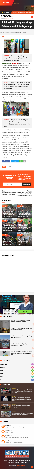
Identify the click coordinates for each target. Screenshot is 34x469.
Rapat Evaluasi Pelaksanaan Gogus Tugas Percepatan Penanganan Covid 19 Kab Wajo (21, 344)
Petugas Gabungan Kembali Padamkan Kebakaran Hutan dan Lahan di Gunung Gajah (24, 242)
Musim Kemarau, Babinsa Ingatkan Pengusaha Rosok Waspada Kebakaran (24, 214)
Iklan (1, 380)
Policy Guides (11, 462)
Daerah (1, 374)
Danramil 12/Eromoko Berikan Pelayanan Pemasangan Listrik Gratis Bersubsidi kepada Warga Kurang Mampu (24, 227)
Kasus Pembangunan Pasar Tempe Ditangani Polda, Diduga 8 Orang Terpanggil (21, 337)
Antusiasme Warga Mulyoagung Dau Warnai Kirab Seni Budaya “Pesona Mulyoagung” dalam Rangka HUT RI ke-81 (22, 391)
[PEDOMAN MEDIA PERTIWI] (17, 457)
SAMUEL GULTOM (8, 430)
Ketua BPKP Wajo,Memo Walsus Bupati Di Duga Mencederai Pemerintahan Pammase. (20, 321)
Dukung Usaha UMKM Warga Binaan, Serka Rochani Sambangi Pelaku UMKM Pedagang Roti (9, 214)
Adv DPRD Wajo (3, 364)
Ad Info (16, 460)
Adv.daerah (2, 367)
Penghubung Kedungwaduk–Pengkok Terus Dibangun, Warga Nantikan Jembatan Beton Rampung (16, 58)
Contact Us (11, 460)
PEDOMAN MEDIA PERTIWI (20, 466)
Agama (1, 371)
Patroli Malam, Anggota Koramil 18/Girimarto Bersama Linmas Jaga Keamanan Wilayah (8, 242)
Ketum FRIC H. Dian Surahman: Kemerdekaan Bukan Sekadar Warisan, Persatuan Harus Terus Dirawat (21, 399)
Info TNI (10, 167)
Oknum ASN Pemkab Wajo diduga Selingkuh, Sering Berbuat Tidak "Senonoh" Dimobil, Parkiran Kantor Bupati (21, 353)
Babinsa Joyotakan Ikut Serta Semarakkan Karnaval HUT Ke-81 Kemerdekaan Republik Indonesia (9, 228)
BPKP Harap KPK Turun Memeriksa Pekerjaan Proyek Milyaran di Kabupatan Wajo (21, 329)
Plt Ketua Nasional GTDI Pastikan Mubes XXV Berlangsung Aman (21, 406)
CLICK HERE (25, 312)
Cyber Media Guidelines (24, 460)
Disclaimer (17, 462)
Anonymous (8, 425)
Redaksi (6, 460)
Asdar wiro (7, 441)
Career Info (23, 462)
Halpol (1, 377)
